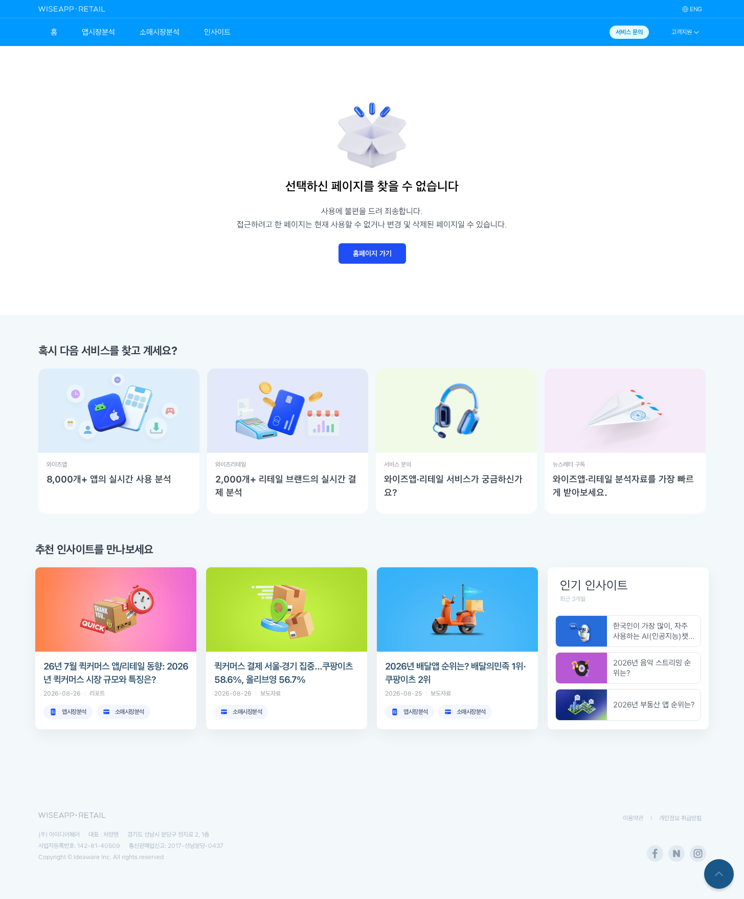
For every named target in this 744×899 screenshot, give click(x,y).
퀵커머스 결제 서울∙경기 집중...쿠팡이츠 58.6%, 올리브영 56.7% (283, 673)
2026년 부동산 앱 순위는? (653, 704)
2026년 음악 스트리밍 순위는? (652, 668)
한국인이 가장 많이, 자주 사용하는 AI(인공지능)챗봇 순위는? (650, 631)
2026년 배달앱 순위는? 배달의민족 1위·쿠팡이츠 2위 (455, 673)
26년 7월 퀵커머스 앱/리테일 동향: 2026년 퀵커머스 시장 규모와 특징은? (115, 673)
